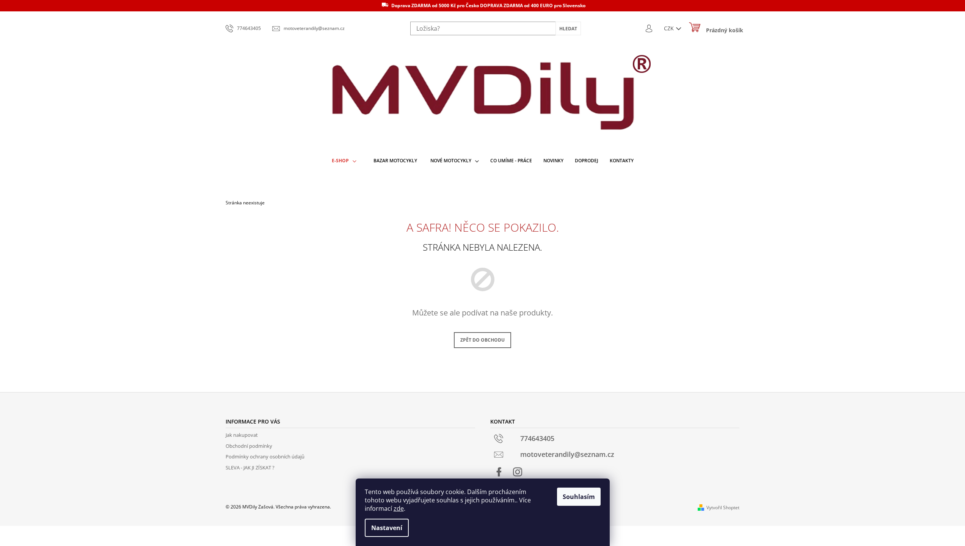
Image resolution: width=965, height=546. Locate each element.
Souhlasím (579, 497)
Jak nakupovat (242, 434)
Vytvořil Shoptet (722, 507)
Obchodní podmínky (249, 445)
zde (399, 508)
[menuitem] (344, 161)
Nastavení (386, 528)
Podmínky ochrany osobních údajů (265, 456)
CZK (669, 28)
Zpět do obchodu (482, 340)
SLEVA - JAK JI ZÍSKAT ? (250, 467)
